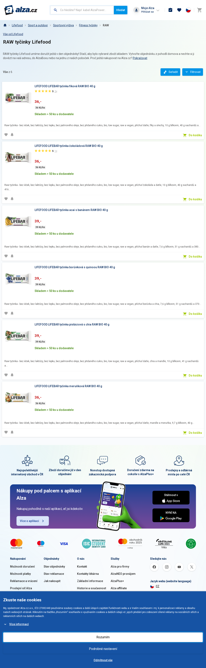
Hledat (120, 10)
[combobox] (82, 10)
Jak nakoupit (52, 581)
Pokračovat (140, 58)
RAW (106, 25)
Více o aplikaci (29, 521)
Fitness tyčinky (88, 25)
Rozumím (103, 637)
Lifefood (17, 25)
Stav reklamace (54, 573)
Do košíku (195, 135)
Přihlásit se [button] (147, 11)
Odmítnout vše (103, 660)
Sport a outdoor (38, 25)
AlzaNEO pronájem (123, 573)
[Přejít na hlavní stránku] (20, 10)
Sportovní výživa (63, 25)
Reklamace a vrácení (23, 581)
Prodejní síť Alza (21, 588)
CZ (157, 586)
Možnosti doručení (22, 566)
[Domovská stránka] (5, 25)
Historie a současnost (91, 588)
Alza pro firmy (120, 566)
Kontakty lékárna (88, 573)
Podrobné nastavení (103, 649)
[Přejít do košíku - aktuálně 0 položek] (199, 10)
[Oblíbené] (179, 10)
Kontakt (82, 566)
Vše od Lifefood (13, 34)
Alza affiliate (119, 588)
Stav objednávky (54, 566)
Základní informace (90, 581)
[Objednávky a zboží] (170, 10)
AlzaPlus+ (117, 581)
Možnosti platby (20, 573)
